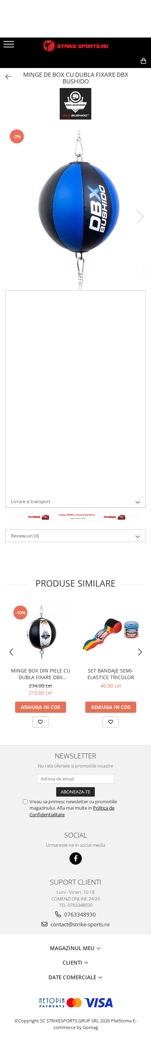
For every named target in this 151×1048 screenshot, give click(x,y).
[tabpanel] (75, 209)
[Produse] (10, 46)
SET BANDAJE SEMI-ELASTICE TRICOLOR (110, 674)
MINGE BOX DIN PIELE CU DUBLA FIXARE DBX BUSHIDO (40, 674)
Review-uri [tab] (25, 536)
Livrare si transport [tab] (31, 501)
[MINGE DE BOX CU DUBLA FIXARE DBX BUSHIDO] (75, 209)
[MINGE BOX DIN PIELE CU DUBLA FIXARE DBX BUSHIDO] (40, 632)
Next (140, 216)
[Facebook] (76, 858)
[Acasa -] (75, 46)
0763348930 (79, 914)
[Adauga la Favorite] (40, 722)
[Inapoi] (5, 76)
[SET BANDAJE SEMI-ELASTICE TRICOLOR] (110, 632)
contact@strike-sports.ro (79, 924)
